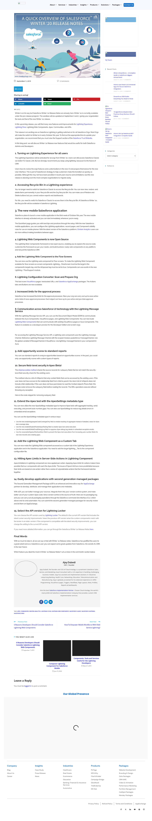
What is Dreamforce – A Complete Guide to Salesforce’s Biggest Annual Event (124, 75)
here (91, 529)
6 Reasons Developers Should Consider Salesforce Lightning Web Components (28, 644)
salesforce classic (75, 611)
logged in (27, 686)
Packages (116, 5)
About (52, 5)
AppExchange (89, 484)
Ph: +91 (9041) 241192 (92, 722)
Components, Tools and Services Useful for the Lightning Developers (86, 660)
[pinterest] (139, 809)
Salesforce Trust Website (82, 138)
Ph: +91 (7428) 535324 (26, 742)
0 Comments (64, 81)
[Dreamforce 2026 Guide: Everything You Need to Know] (108, 98)
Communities (25, 611)
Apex (18, 611)
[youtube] (134, 809)
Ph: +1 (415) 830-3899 (128, 721)
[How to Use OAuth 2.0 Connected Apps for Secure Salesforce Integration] (108, 87)
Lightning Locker (51, 515)
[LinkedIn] (130, 809)
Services (61, 5)
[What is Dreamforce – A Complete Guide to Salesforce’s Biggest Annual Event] (108, 76)
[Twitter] (46, 602)
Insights (83, 5)
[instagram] (143, 809)
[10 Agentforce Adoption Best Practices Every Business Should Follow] (108, 115)
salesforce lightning (88, 611)
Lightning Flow (20, 127)
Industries (73, 5)
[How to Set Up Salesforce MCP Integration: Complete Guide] (108, 135)
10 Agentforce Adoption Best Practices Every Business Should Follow (124, 114)
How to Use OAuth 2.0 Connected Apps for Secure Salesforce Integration (124, 87)
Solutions (105, 5)
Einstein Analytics (35, 611)
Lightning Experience (84, 124)
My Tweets (108, 60)
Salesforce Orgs (19, 613)
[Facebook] (41, 602)
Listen (19, 89)
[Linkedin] (50, 602)
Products (93, 5)
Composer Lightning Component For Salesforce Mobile (57, 666)
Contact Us (128, 5)
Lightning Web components (60, 611)
